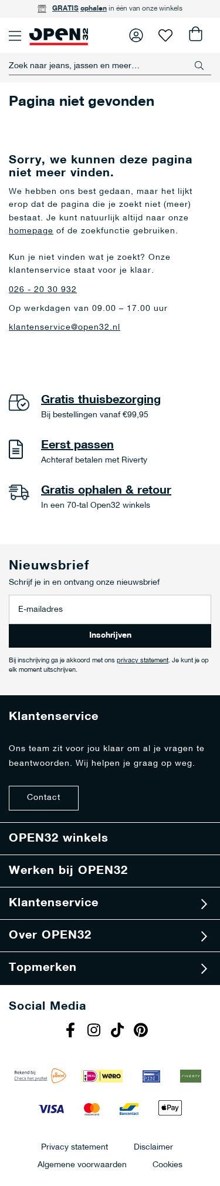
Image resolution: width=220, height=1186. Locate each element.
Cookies (167, 1164)
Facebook (72, 1031)
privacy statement (142, 661)
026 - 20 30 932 (43, 290)
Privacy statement (74, 1147)
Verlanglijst (165, 35)
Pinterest (142, 1031)
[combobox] (110, 65)
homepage (31, 231)
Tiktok (119, 1031)
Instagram (95, 1031)
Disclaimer (153, 1147)
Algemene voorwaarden (82, 1164)
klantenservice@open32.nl (64, 327)
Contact (43, 797)
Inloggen (136, 35)
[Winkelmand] (194, 35)
